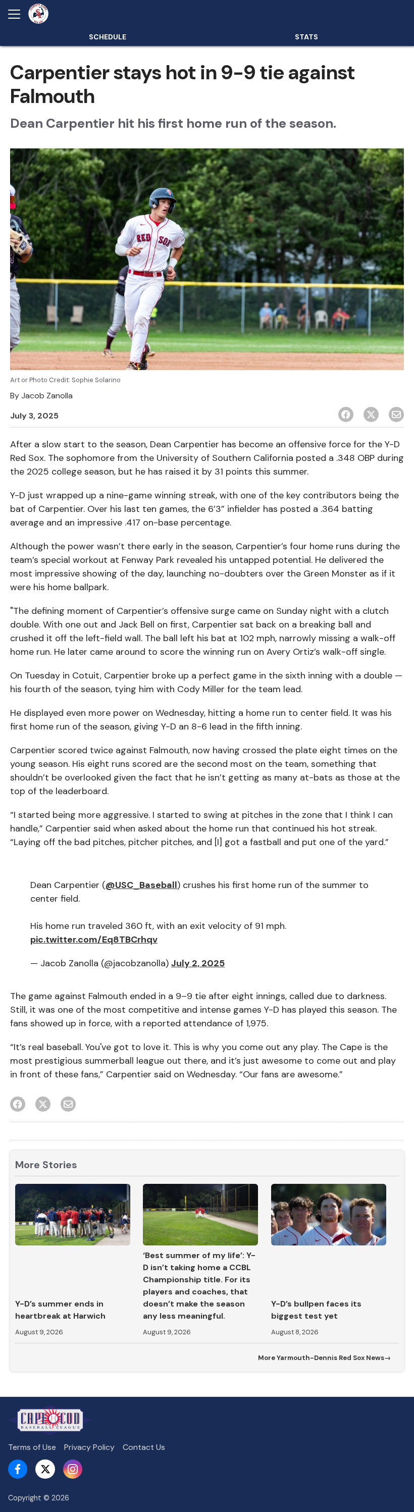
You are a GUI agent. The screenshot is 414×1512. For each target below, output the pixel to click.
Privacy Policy (89, 1447)
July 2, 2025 (198, 963)
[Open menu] (18, 14)
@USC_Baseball (141, 885)
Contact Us (144, 1447)
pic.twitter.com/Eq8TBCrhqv (94, 939)
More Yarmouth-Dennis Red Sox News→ (324, 1357)
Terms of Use (32, 1447)
